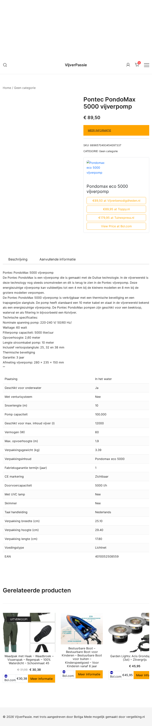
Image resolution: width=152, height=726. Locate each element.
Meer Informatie (99, 130)
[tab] (18, 259)
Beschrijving (17, 259)
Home (7, 88)
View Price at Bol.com (116, 226)
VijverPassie (76, 65)
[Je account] (128, 65)
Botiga (78, 717)
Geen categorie (25, 88)
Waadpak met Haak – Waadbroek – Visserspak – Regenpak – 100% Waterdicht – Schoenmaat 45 (29, 659)
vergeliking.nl (135, 717)
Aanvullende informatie (57, 259)
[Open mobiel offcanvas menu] (146, 64)
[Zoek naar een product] (5, 64)
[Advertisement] (76, 28)
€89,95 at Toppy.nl (116, 209)
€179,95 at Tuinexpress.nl (116, 217)
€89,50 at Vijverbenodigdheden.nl (116, 200)
